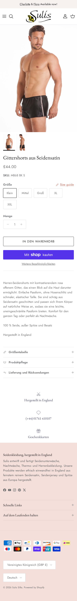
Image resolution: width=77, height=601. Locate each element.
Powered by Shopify (34, 587)
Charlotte (25, 4)
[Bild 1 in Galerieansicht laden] (38, 78)
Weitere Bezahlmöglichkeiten (38, 264)
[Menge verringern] (6, 224)
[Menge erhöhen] (22, 224)
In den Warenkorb (38, 241)
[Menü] (4, 16)
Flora (36, 4)
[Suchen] (13, 16)
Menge (7, 216)
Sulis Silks (17, 587)
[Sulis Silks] (38, 16)
